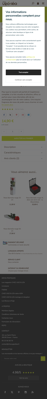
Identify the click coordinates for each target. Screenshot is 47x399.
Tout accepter (23, 72)
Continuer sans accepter (23, 80)
